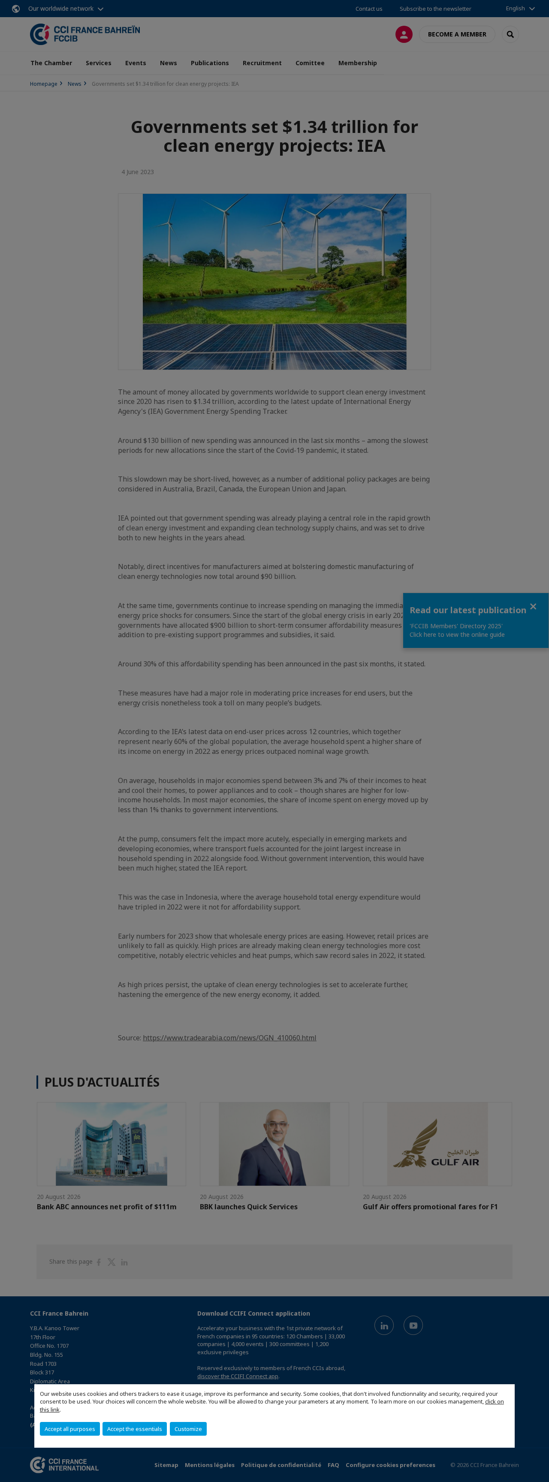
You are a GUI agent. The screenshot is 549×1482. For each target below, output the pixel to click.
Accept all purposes (70, 1429)
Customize (188, 1429)
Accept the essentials (134, 1429)
